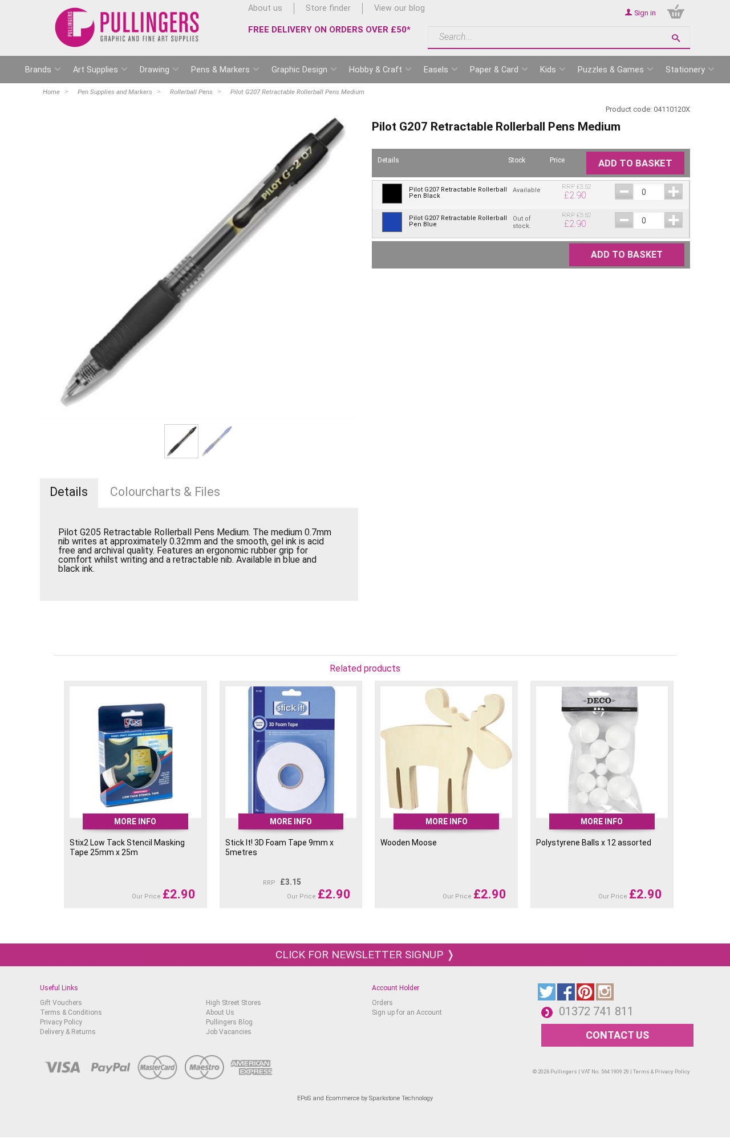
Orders (382, 1003)
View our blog (399, 8)
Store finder (328, 8)
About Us (220, 1012)
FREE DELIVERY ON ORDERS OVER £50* (329, 30)
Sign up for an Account (407, 1012)
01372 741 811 (596, 1011)
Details (69, 492)
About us (265, 8)
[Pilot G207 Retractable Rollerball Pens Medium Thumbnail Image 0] (181, 441)
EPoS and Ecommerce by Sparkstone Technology (365, 1098)
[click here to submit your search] (676, 38)
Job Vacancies (229, 1032)
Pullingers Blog (229, 1022)
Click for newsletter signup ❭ (365, 954)
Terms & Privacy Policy (661, 1071)
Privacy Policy (61, 1022)
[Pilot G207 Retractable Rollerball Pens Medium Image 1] (199, 260)
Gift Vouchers (61, 1003)
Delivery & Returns (68, 1032)
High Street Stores (233, 1003)
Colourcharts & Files (165, 492)
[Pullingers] (127, 27)
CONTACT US (617, 1035)
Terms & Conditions (71, 1012)
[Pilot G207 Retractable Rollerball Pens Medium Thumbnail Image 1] (217, 441)
